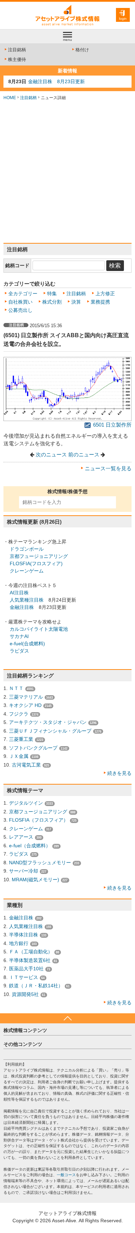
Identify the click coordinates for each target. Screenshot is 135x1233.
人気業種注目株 (27, 600)
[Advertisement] (67, 171)
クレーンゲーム (27, 571)
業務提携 (100, 302)
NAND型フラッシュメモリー (40, 862)
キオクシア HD (25, 705)
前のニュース (83, 454)
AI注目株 (19, 592)
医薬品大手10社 (26, 968)
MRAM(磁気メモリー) (35, 879)
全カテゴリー (22, 293)
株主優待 (17, 59)
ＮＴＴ (16, 688)
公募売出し (20, 310)
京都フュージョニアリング (39, 556)
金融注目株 (22, 607)
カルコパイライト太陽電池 (39, 629)
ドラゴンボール (27, 549)
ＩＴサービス (23, 977)
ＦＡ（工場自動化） (31, 951)
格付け (82, 49)
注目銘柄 (17, 49)
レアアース (21, 837)
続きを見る (119, 773)
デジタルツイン (26, 803)
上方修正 (105, 293)
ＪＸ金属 (18, 756)
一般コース (66, 1175)
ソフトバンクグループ (33, 748)
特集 (52, 293)
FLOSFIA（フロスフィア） (38, 820)
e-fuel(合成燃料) (27, 643)
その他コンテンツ (22, 1044)
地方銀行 (18, 943)
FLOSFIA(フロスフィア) (36, 563)
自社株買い (20, 302)
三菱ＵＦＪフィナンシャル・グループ (50, 731)
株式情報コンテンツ (25, 1030)
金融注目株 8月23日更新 (56, 81)
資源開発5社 (25, 994)
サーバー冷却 (23, 871)
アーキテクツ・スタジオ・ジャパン (48, 722)
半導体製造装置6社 (30, 960)
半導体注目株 (23, 934)
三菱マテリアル (26, 697)
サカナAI (19, 636)
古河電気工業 (26, 765)
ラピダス (19, 651)
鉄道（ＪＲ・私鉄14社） (36, 985)
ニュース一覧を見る (108, 468)
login (123, 18)
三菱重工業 (21, 739)
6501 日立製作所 (112, 425)
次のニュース (51, 454)
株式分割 (52, 302)
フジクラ (18, 714)
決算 (76, 302)
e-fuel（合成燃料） (30, 845)
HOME (9, 97)
